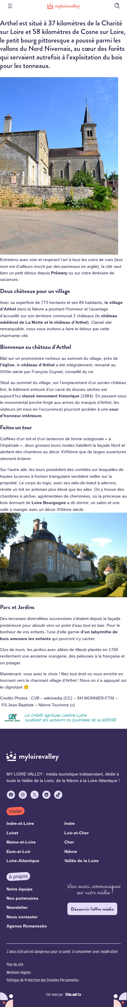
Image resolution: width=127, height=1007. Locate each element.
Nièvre (38, 309)
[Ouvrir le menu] (10, 5)
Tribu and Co (73, 994)
